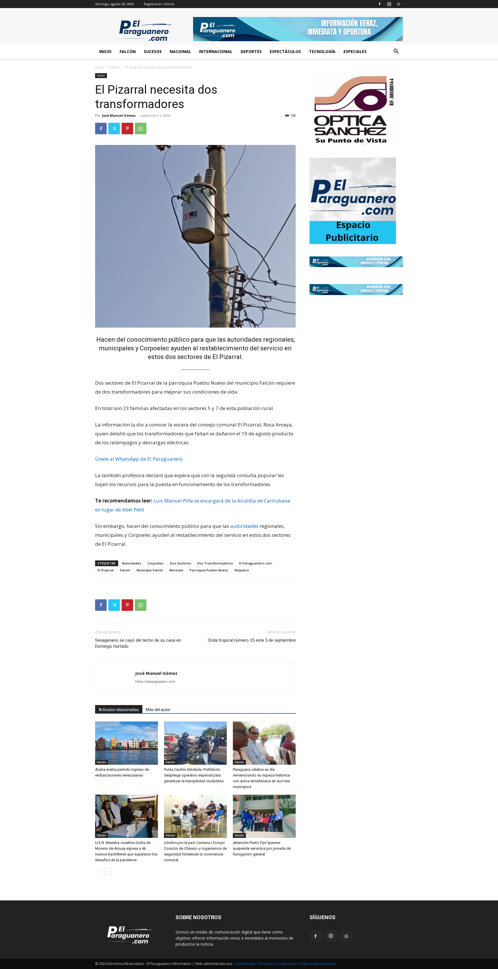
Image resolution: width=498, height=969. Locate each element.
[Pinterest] (127, 128)
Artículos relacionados (119, 709)
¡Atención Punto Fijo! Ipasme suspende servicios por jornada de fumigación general (262, 848)
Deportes (251, 51)
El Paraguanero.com (255, 563)
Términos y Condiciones (277, 963)
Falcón (128, 51)
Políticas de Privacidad (317, 963)
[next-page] (108, 871)
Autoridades (131, 563)
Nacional (180, 51)
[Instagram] (389, 4)
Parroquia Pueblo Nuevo (209, 570)
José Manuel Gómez (119, 115)
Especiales (355, 51)
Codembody (244, 963)
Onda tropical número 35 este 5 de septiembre (252, 640)
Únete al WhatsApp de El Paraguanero (139, 459)
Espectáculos (285, 51)
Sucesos (153, 51)
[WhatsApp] (398, 4)
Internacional (216, 51)
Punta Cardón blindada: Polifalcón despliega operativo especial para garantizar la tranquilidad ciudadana (194, 775)
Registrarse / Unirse (159, 4)
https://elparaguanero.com (155, 681)
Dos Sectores (180, 563)
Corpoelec (156, 563)
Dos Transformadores (215, 563)
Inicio (105, 51)
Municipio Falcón (150, 570)
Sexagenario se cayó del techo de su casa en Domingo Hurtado (138, 643)
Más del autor (158, 709)
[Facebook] (379, 4)
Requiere (242, 570)
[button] (396, 52)
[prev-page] (98, 871)
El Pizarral (106, 570)
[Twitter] (114, 128)
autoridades (244, 339)
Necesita (176, 570)
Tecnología (322, 51)
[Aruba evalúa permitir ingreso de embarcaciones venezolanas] (126, 743)
